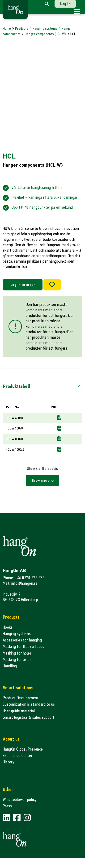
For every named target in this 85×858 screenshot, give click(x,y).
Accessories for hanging (22, 640)
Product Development (20, 698)
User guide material (19, 711)
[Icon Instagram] (27, 817)
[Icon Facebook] (17, 817)
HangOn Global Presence (23, 749)
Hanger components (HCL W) (45, 33)
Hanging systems (45, 28)
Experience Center (17, 755)
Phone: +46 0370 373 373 (23, 578)
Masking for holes (17, 653)
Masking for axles (17, 659)
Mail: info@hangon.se (20, 583)
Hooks (8, 627)
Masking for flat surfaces (23, 646)
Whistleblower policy (20, 799)
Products (21, 28)
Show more (40, 480)
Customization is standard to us (29, 704)
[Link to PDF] (59, 417)
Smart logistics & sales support (29, 717)
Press (7, 806)
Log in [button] (65, 3)
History (8, 762)
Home (7, 28)
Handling (10, 666)
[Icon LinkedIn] (7, 817)
